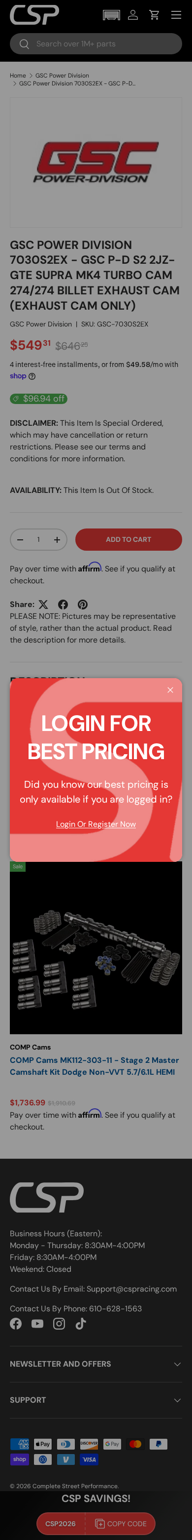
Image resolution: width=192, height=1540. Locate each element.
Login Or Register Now (96, 824)
